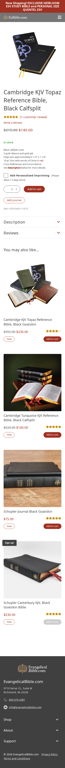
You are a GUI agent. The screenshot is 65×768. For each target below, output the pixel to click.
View (9, 339)
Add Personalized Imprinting (29, 175)
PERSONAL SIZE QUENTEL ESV (41, 7)
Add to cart (34, 189)
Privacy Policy (50, 754)
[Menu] (59, 17)
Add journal (14, 200)
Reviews (11, 232)
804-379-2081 (17, 699)
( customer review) (33, 117)
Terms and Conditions (17, 758)
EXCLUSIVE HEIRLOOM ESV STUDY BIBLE (33, 4)
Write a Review (13, 122)
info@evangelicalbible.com (25, 707)
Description (14, 222)
